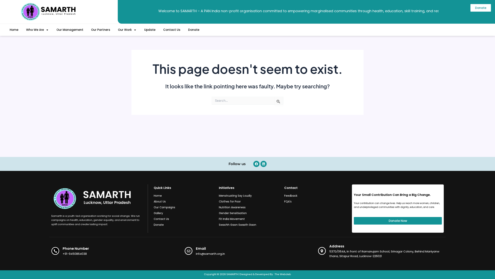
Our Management (69, 30)
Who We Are (35, 30)
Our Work (125, 30)
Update (149, 30)
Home (14, 30)
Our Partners (100, 30)
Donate (193, 30)
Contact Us (171, 30)
